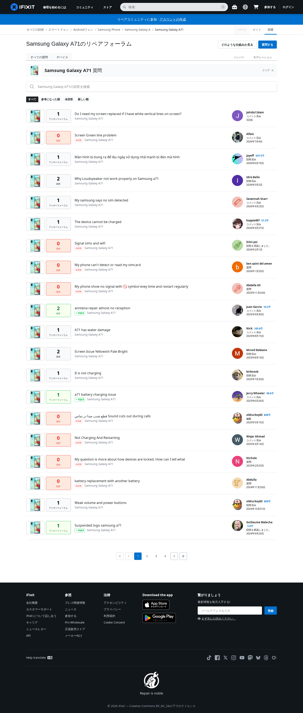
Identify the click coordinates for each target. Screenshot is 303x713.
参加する (270, 7)
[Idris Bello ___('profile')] (237, 180)
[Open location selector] (245, 7)
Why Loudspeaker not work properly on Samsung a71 (117, 178)
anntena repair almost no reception (102, 308)
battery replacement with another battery (107, 481)
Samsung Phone (109, 29)
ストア (107, 7)
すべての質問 (39, 57)
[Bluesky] (258, 658)
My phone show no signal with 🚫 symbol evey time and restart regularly (131, 286)
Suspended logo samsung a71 (98, 525)
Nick (249, 328)
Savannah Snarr (257, 199)
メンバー (239, 57)
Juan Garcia (254, 307)
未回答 (69, 99)
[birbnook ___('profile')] (237, 374)
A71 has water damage (92, 330)
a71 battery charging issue (95, 394)
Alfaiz (250, 134)
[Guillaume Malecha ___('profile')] (237, 525)
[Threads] (266, 657)
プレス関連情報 (75, 603)
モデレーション (262, 57)
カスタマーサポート (39, 609)
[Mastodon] (250, 657)
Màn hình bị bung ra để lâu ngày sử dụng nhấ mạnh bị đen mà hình (127, 157)
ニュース (70, 609)
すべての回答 (35, 29)
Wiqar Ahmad (255, 436)
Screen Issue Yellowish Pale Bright (101, 351)
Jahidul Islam (255, 112)
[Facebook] (217, 657)
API (28, 635)
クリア (266, 70)
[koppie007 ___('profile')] (237, 223)
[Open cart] (256, 7)
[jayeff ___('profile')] (237, 158)
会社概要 (32, 603)
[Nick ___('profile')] (237, 331)
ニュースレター (36, 629)
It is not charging (88, 373)
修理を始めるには (54, 7)
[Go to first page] (119, 556)
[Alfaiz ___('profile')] (237, 137)
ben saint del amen (259, 263)
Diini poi (251, 242)
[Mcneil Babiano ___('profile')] (237, 353)
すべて (32, 99)
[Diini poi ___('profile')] (237, 245)
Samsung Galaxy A (137, 29)
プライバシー (112, 609)
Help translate (36, 657)
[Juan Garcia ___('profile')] (237, 310)
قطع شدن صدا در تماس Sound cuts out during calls (113, 416)
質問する (267, 45)
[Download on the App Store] (155, 605)
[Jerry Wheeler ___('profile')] (237, 396)
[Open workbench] (234, 7)
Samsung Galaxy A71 (169, 29)
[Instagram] (233, 657)
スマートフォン (58, 29)
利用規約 (109, 616)
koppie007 (253, 220)
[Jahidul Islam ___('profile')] (237, 115)
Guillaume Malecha (259, 522)
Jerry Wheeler (255, 393)
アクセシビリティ (115, 603)
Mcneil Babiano (256, 350)
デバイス (62, 57)
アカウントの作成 (173, 19)
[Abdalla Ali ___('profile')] (237, 288)
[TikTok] (209, 657)
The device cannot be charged (98, 222)
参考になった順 (50, 99)
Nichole (251, 458)
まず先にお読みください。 (218, 618)
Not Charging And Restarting (97, 437)
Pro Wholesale (75, 622)
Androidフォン (83, 29)
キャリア (32, 622)
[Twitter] (225, 657)
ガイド (256, 29)
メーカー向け (73, 635)
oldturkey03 (254, 415)
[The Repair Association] (274, 657)
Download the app (157, 595)
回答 (271, 29)
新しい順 (83, 99)
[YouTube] (242, 657)
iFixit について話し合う (41, 616)
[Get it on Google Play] (159, 618)
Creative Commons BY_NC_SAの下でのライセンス (162, 706)
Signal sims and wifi (90, 243)
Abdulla (251, 480)
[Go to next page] (174, 556)
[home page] (23, 7)
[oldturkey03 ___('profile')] (237, 418)
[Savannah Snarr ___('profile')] (237, 202)
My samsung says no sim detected (101, 200)
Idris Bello (253, 177)
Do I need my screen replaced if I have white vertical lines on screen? (128, 114)
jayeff (250, 155)
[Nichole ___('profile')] (237, 461)
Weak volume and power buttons (101, 502)
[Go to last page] (183, 556)
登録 (271, 611)
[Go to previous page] (129, 556)
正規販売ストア (75, 629)
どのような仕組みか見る (237, 45)
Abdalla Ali (253, 285)
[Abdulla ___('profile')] (237, 483)
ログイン (288, 7)
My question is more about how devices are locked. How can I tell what (130, 459)
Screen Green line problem (95, 135)
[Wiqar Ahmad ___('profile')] (237, 439)
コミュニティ (84, 7)
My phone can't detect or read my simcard (108, 265)
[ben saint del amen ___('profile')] (237, 266)
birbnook (252, 371)
